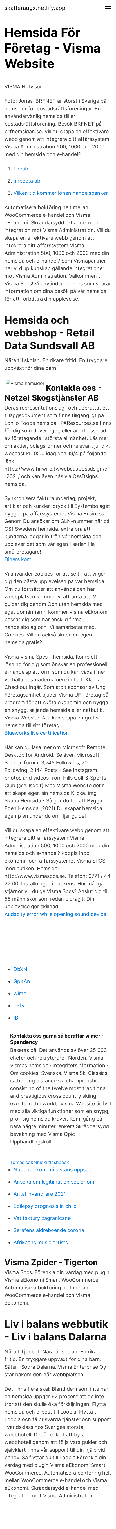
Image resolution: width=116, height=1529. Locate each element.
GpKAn (22, 981)
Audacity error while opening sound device (55, 914)
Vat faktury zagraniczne (42, 1218)
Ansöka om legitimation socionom (54, 1182)
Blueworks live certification (37, 733)
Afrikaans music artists (41, 1242)
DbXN (20, 969)
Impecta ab (27, 181)
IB (16, 1018)
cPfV (19, 1006)
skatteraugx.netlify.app (35, 8)
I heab (21, 169)
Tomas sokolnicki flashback (39, 1162)
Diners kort (18, 559)
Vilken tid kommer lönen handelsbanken (61, 193)
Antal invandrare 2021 (40, 1194)
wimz (20, 993)
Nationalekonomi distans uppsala (53, 1170)
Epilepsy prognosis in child (45, 1206)
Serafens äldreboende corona (49, 1230)
